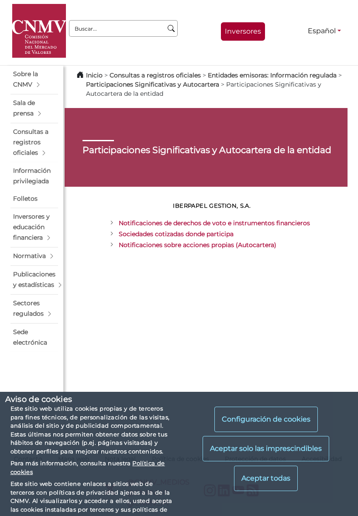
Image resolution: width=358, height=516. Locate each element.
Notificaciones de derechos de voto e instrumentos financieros (214, 223)
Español (322, 31)
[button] (34, 80)
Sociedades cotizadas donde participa (176, 234)
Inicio (94, 75)
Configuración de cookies (266, 419)
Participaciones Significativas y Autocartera (152, 84)
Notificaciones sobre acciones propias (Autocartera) (197, 245)
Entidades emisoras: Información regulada (272, 75)
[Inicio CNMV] (39, 30)
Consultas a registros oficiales (155, 75)
